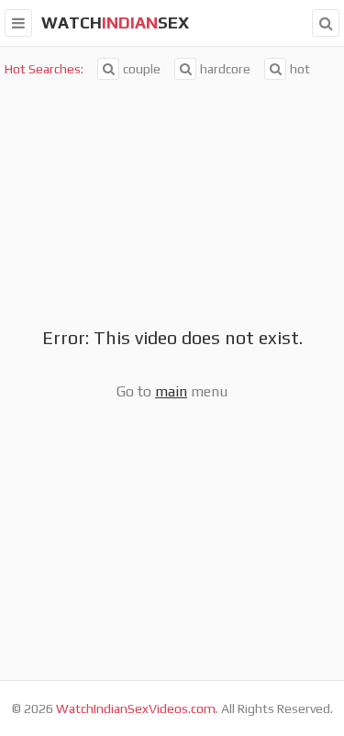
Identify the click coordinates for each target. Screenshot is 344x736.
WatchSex (115, 22)
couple (142, 68)
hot (300, 68)
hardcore (225, 68)
